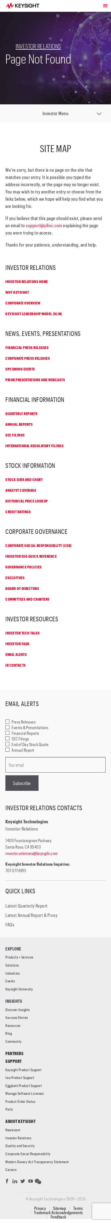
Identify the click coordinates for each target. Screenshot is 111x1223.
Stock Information (30, 465)
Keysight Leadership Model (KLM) (33, 313)
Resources (12, 1025)
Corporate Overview (22, 303)
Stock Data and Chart (24, 479)
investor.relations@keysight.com (31, 853)
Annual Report (23, 749)
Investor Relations (38, 46)
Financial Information (34, 399)
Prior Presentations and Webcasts (35, 379)
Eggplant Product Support (23, 1085)
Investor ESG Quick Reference (31, 556)
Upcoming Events (20, 369)
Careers (11, 1169)
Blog (8, 1033)
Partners (14, 1053)
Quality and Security (20, 1145)
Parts (9, 1109)
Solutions (12, 965)
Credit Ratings (18, 511)
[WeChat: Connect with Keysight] (38, 1182)
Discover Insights (17, 1009)
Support (13, 1061)
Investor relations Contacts (43, 807)
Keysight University (19, 989)
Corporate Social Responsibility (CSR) (38, 545)
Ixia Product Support (19, 1077)
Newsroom (12, 1129)
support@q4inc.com (44, 225)
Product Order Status (20, 1101)
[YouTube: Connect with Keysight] (30, 1182)
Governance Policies (23, 567)
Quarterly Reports (21, 413)
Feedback (58, 1217)
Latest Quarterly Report (26, 906)
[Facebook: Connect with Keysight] (7, 1182)
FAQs (9, 924)
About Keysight (20, 1121)
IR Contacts (15, 665)
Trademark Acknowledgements (58, 1212)
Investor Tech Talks (22, 633)
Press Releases (24, 721)
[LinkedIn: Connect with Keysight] (15, 1182)
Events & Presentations (30, 727)
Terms (78, 1208)
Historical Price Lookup (26, 501)
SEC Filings (15, 435)
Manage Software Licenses (24, 1093)
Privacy (40, 1208)
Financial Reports (25, 733)
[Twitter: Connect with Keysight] (22, 1182)
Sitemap (59, 1208)
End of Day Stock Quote (30, 744)
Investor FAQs (17, 643)
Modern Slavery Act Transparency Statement (37, 1161)
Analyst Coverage (20, 490)
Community (13, 1041)
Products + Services (19, 957)
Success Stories (16, 1017)
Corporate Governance (36, 531)
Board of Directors (22, 588)
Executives (15, 577)
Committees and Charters (27, 599)
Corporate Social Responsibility (28, 1153)
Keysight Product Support (23, 1069)
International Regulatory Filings (34, 445)
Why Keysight (17, 292)
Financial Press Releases (26, 347)
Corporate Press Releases (27, 358)
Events (10, 981)
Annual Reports (19, 424)
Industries (12, 973)
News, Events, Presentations (43, 333)
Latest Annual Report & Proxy (31, 915)
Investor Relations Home (26, 281)
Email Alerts (16, 654)
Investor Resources (31, 619)
